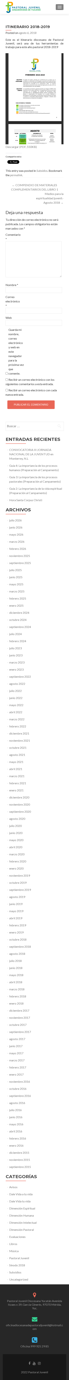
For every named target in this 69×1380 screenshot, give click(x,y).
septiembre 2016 (20, 1095)
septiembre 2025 (20, 563)
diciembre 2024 (19, 612)
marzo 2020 (16, 854)
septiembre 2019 (20, 889)
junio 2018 (15, 968)
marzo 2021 (16, 776)
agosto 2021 (17, 754)
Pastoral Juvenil (19, 1258)
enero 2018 (16, 1003)
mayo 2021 (16, 762)
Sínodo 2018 (17, 1265)
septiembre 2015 (20, 1166)
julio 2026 (15, 520)
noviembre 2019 (19, 875)
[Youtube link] (34, 1363)
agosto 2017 (17, 1039)
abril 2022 (15, 712)
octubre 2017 (17, 1024)
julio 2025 (15, 570)
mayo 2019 (16, 911)
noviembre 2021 (19, 740)
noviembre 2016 (19, 1081)
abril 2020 (15, 847)
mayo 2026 (16, 534)
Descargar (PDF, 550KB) (21, 146)
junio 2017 (15, 1046)
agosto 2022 (17, 683)
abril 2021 (15, 769)
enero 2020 (16, 868)
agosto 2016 (17, 1103)
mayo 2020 (16, 840)
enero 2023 (16, 669)
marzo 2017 (16, 1060)
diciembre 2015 (19, 1152)
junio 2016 (15, 1117)
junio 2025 (15, 577)
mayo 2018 (16, 975)
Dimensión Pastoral (21, 1229)
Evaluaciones (17, 1236)
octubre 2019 (17, 882)
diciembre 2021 (19, 733)
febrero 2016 (17, 1138)
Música (14, 1251)
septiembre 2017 (20, 1031)
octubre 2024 (17, 619)
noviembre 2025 (19, 555)
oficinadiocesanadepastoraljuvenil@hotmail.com (34, 1326)
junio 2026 (15, 527)
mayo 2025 (16, 584)
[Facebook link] (29, 1363)
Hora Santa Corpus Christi (25, 500)
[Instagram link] (39, 1363)
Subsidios (41, 170)
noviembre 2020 (19, 804)
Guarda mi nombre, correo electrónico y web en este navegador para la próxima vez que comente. (16, 351)
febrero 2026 (17, 548)
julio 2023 (15, 648)
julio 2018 (15, 960)
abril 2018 (15, 982)
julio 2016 (15, 1110)
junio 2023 (15, 655)
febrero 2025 (17, 598)
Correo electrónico (13, 301)
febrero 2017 (17, 1067)
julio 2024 (15, 634)
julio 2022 (15, 690)
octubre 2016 (17, 1088)
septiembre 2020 (20, 811)
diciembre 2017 (19, 1010)
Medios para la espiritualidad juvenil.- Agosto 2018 (49, 198)
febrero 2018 (17, 996)
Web (9, 317)
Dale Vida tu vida (20, 1201)
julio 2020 (15, 825)
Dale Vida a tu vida (21, 1194)
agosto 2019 (17, 897)
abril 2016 (15, 1131)
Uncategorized (18, 1279)
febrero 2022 (17, 726)
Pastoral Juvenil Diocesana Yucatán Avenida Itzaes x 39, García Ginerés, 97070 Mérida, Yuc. (34, 1304)
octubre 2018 (17, 939)
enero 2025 (16, 605)
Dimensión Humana (21, 1215)
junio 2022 (15, 698)
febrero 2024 (17, 641)
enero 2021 (16, 790)
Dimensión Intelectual (23, 1222)
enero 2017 (16, 1074)
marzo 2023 (16, 662)
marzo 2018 (16, 989)
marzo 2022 (16, 719)
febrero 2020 (17, 861)
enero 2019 (16, 932)
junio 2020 (15, 833)
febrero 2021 (17, 783)
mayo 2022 (16, 705)
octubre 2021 (17, 747)
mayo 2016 (16, 1124)
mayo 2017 (16, 1053)
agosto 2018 (17, 953)
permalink (16, 175)
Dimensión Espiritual (22, 1208)
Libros (13, 1244)
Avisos (13, 1187)
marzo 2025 (16, 591)
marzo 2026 (16, 541)
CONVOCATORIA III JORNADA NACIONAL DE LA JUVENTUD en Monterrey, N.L (31, 454)
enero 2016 (16, 1145)
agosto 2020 (17, 818)
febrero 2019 (17, 925)
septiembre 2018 (20, 946)
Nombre (12, 285)
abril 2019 (15, 918)
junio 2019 (15, 904)
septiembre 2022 (20, 676)
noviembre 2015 (19, 1159)
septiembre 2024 (20, 627)
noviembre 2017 (19, 1017)
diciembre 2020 (19, 797)
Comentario (13, 237)
